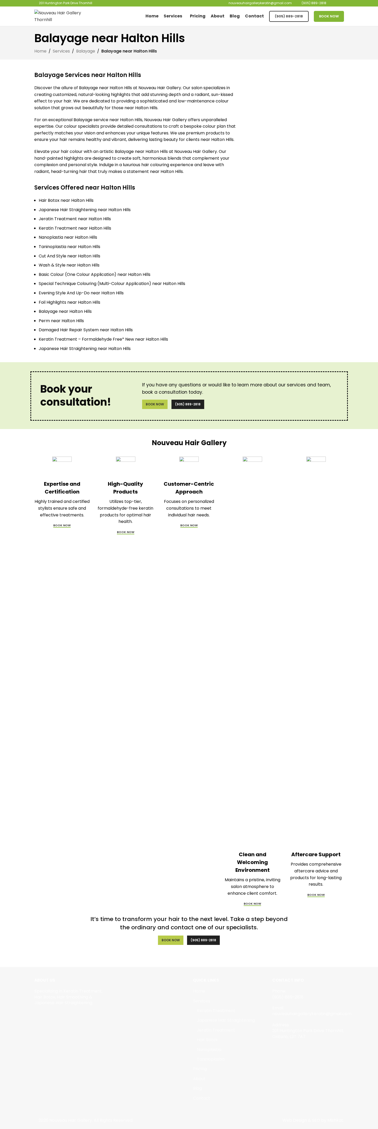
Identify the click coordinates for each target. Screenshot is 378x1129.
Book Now (329, 16)
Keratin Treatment (216, 1011)
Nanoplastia (209, 1050)
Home (40, 51)
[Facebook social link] (37, 1014)
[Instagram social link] (44, 1014)
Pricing (200, 1069)
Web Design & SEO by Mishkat (312, 1120)
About (199, 1079)
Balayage (85, 51)
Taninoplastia (210, 1059)
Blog (197, 1088)
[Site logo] (66, 16)
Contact (201, 1098)
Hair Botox (207, 1040)
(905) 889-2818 (289, 16)
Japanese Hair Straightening (226, 1020)
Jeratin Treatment (216, 1030)
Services (61, 51)
